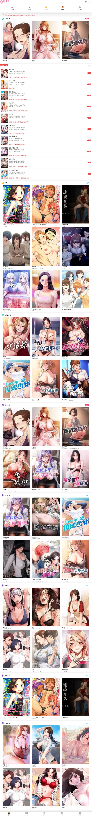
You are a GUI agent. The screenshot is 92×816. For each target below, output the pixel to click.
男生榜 (29, 9)
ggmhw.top (27, 15)
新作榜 (62, 9)
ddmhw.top (32, 15)
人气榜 (46, 9)
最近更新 (80, 9)
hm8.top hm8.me (12, 15)
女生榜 (12, 9)
